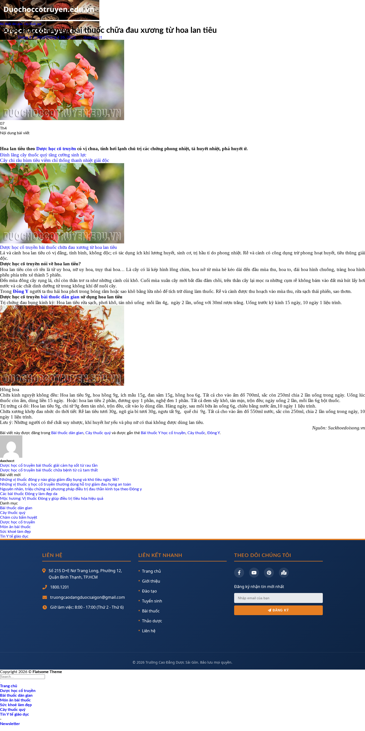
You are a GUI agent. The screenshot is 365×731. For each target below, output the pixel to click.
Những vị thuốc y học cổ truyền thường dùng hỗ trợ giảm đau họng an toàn (65, 484)
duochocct (92, 37)
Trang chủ (151, 571)
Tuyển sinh (152, 601)
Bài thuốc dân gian (11, 24)
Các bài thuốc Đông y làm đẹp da (28, 494)
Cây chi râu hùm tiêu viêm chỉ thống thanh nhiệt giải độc (54, 160)
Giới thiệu (151, 581)
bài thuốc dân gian (60, 296)
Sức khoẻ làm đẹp (15, 532)
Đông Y (21, 291)
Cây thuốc (196, 433)
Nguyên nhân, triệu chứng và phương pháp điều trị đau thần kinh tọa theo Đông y (71, 489)
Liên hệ (148, 631)
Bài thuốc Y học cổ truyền (163, 433)
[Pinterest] (269, 573)
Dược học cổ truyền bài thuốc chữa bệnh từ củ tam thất (49, 470)
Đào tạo (149, 591)
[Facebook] (239, 573)
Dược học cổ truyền (56, 148)
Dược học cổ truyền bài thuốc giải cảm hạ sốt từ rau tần (49, 465)
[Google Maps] (284, 573)
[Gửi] (0, 682)
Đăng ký (280, 610)
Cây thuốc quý (32, 24)
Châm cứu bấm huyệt (18, 517)
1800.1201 (59, 587)
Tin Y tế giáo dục (14, 536)
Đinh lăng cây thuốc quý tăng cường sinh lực (43, 154)
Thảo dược (152, 621)
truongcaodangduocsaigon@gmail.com (87, 597)
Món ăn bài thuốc (15, 527)
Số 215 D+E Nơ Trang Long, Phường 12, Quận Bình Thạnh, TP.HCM (85, 574)
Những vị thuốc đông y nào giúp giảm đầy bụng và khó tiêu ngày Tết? (59, 480)
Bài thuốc (151, 611)
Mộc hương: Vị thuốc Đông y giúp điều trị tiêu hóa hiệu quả (51, 499)
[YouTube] (254, 573)
